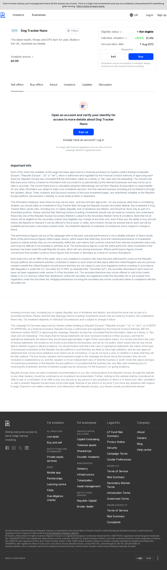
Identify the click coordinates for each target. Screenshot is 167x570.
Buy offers (36, 84)
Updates (87, 84)
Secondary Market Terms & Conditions (112, 215)
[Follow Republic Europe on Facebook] (7, 448)
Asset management (88, 486)
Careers (142, 438)
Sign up (83, 132)
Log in (100, 140)
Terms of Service (117, 471)
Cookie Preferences (119, 459)
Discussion (105, 84)
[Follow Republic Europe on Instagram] (14, 448)
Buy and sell (54, 442)
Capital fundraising (88, 439)
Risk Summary (116, 477)
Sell (113, 56)
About (53, 84)
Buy (140, 56)
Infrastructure (85, 474)
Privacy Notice (116, 441)
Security (112, 447)
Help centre (144, 449)
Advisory (82, 468)
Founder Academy (88, 456)
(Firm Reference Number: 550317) (63, 533)
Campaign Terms (117, 453)
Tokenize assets (86, 445)
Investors (18, 14)
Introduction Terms (118, 492)
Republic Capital (86, 500)
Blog (139, 443)
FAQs (50, 490)
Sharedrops (84, 451)
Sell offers (17, 84)
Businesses (39, 14)
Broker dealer (85, 506)
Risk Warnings (58, 212)
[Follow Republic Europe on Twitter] (20, 448)
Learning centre (56, 484)
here (106, 185)
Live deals (53, 436)
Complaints (113, 522)
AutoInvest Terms (118, 498)
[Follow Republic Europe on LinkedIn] (27, 448)
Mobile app (54, 472)
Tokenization (84, 480)
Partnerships (54, 478)
